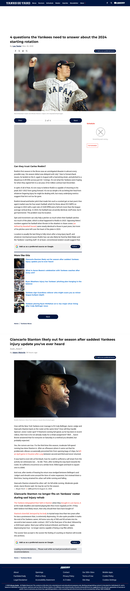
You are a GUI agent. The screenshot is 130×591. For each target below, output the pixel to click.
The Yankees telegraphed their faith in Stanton (33, 503)
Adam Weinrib (19, 353)
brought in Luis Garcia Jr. (71, 503)
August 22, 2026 (46, 489)
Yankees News (26, 324)
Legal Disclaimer (20, 580)
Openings (39, 572)
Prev (20, 120)
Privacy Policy (68, 576)
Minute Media (14, 585)
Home (16, 324)
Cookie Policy (108, 576)
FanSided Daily (20, 576)
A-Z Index (67, 580)
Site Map (86, 580)
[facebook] (107, 3)
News (34, 3)
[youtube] (115, 3)
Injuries (65, 3)
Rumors (41, 3)
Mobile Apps (108, 572)
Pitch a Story (40, 576)
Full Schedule (92, 145)
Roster (57, 3)
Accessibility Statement (45, 580)
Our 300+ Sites (88, 572)
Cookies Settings (109, 580)
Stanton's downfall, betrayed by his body (30, 513)
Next (76, 120)
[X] (111, 3)
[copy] (26, 50)
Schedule (49, 3)
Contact (66, 572)
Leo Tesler (17, 46)
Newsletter (74, 3)
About (16, 572)
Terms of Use (87, 576)
